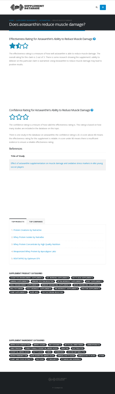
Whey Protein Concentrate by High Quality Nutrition (36, 244)
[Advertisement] (57, 88)
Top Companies (36, 222)
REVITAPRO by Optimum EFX (26, 258)
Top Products (18, 222)
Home (11, 20)
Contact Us (58, 388)
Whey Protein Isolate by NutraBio (28, 237)
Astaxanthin (44, 20)
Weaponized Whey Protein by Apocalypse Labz (34, 251)
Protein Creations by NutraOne (27, 230)
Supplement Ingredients (26, 20)
